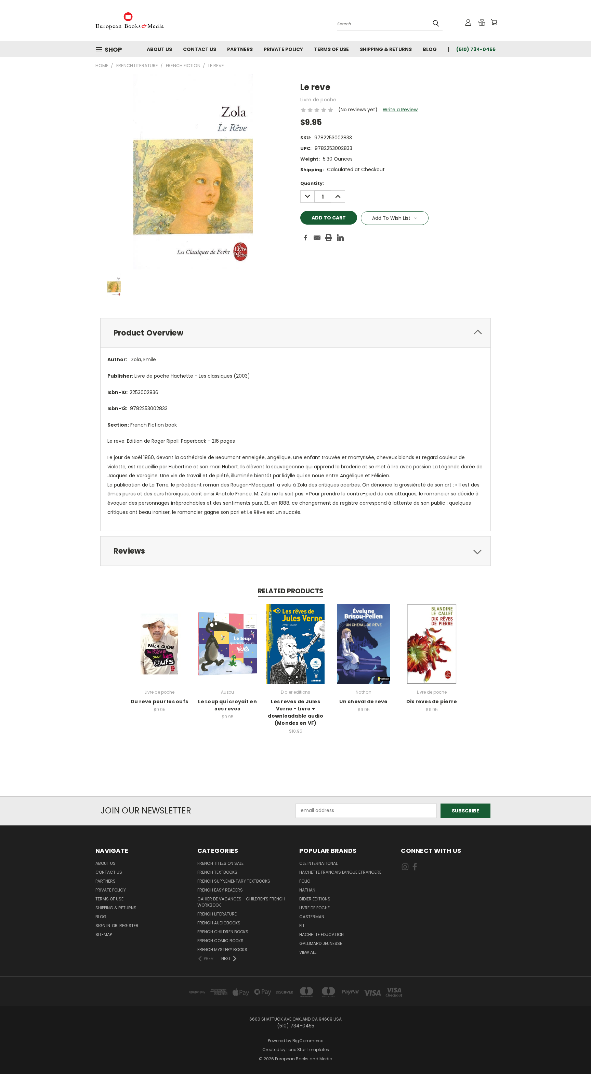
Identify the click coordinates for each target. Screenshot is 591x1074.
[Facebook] (305, 237)
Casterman (311, 917)
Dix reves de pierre (431, 701)
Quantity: (312, 183)
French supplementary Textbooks (233, 881)
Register (129, 925)
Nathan (307, 890)
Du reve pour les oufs (159, 701)
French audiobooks (218, 923)
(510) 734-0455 (476, 49)
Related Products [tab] (290, 591)
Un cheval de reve (363, 701)
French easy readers (220, 890)
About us (159, 49)
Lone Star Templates (308, 1049)
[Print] (328, 237)
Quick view (159, 637)
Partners (240, 49)
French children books (222, 932)
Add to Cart (159, 649)
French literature (217, 914)
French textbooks (217, 872)
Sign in (103, 925)
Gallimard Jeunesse (320, 943)
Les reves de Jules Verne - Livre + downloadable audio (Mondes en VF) (295, 712)
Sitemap (103, 934)
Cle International (318, 863)
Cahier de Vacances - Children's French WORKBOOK (241, 902)
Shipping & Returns (386, 49)
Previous (573, 1052)
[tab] (295, 333)
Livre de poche (314, 908)
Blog (430, 49)
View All (307, 952)
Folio (304, 881)
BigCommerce (307, 1041)
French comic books (220, 941)
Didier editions (314, 899)
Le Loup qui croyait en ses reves (227, 705)
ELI (301, 925)
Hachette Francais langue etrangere (340, 872)
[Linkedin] (340, 237)
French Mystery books (222, 949)
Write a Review (400, 109)
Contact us (199, 49)
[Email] (317, 237)
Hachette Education (321, 934)
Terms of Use (331, 49)
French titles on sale (220, 863)
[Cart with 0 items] (493, 22)
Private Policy (283, 49)
